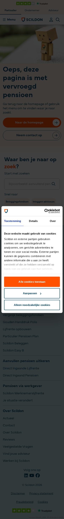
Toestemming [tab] (12, 220)
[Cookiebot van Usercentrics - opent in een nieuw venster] (45, 211)
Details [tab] (33, 220)
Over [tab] (53, 220)
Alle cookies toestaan (31, 281)
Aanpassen (30, 293)
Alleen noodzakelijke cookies (32, 304)
